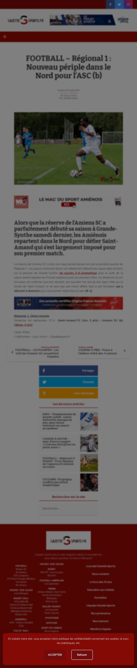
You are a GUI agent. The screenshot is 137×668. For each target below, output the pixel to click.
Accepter (55, 655)
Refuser (82, 655)
